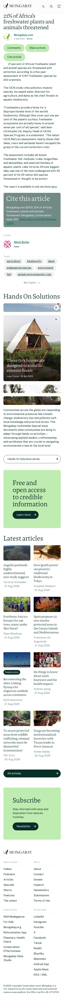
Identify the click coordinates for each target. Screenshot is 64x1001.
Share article (37, 47)
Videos (7, 869)
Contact (39, 874)
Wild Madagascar (14, 916)
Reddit (38, 948)
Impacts (39, 884)
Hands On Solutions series (24, 459)
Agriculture (14, 261)
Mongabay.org (12, 927)
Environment (45, 267)
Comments (14, 47)
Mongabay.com (23, 35)
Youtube (39, 927)
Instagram (40, 922)
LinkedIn (39, 916)
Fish (9, 274)
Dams (51, 261)
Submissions (41, 895)
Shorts (7, 890)
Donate (38, 879)
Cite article (14, 57)
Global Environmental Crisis (34, 274)
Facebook (40, 937)
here (54, 186)
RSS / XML (40, 974)
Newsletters (41, 890)
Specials (8, 884)
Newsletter (24, 826)
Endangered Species (19, 267)
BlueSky (39, 953)
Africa (29, 39)
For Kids (8, 922)
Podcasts (9, 874)
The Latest (10, 900)
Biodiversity (34, 261)
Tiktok (38, 943)
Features (9, 895)
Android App (41, 964)
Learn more (24, 514)
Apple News (41, 969)
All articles (14, 773)
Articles (8, 879)
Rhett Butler (22, 242)
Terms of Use (42, 900)
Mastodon (40, 958)
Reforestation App (14, 932)
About (37, 869)
